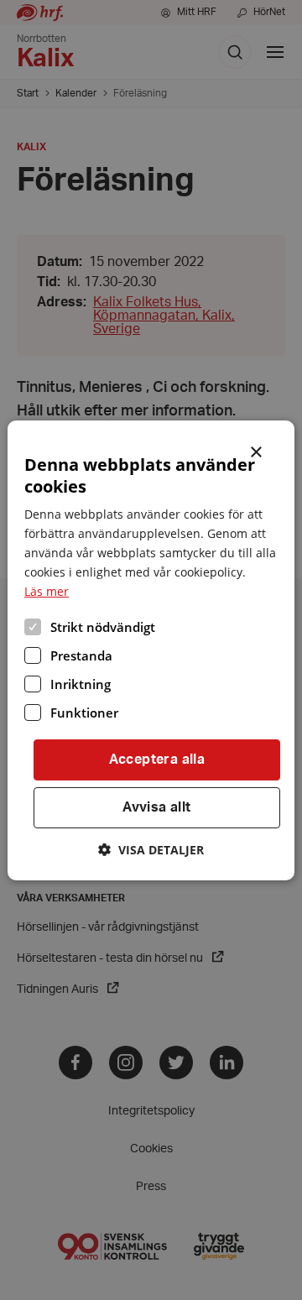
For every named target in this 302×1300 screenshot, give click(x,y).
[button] (151, 849)
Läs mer (46, 591)
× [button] (257, 449)
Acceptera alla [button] (157, 759)
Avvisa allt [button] (156, 807)
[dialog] (151, 650)
